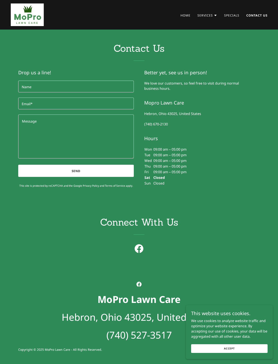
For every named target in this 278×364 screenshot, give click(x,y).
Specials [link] (231, 15)
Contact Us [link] (257, 15)
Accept (229, 348)
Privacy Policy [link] (91, 186)
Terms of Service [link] (115, 186)
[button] (207, 15)
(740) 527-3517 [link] (139, 334)
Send (76, 171)
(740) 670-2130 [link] (156, 124)
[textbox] (76, 86)
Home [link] (185, 15)
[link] (27, 14)
